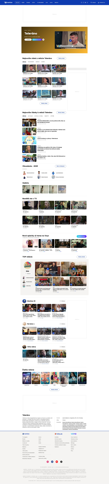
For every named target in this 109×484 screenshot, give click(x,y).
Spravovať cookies (42, 458)
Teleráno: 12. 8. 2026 (42, 98)
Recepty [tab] (47, 116)
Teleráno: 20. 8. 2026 (42, 73)
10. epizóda (25, 211)
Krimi (40, 441)
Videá (23, 2)
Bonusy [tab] (37, 61)
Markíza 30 (31, 301)
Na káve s (30, 324)
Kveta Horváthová (67, 422)
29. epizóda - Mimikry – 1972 (45, 250)
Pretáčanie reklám (42, 450)
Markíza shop (41, 452)
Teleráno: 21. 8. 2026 (28, 73)
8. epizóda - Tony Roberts (29, 250)
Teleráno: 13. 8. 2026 (28, 98)
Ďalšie (56, 2)
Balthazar (25, 210)
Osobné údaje (42, 456)
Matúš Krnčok (71, 426)
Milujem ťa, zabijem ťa (27, 249)
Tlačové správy (25, 444)
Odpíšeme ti (41, 448)
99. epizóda (74, 250)
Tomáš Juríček (72, 423)
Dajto (40, 439)
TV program (24, 437)
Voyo (51, 2)
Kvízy (33, 2)
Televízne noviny (74, 439)
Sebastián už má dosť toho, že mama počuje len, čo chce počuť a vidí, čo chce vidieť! (44, 361)
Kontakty (56, 437)
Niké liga (72, 442)
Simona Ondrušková (73, 429)
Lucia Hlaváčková (70, 425)
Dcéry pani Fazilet (74, 225)
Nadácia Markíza (42, 446)
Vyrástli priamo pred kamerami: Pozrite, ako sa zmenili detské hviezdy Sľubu (43, 289)
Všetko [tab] (24, 61)
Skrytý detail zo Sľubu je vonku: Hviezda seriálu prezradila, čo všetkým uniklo (47, 272)
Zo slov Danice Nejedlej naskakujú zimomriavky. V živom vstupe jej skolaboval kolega (58, 315)
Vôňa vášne (41, 225)
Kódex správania (25, 454)
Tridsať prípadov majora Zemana (45, 249)
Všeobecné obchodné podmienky (62, 442)
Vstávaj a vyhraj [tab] (38, 116)
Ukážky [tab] (43, 61)
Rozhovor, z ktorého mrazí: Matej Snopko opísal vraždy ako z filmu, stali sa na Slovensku (59, 338)
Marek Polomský (70, 427)
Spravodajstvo (74, 441)
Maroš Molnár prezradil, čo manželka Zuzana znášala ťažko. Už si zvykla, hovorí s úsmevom (44, 315)
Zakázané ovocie (58, 210)
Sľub (37, 270)
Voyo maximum (74, 437)
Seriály (72, 448)
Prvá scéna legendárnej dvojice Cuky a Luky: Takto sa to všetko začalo (29, 315)
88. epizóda (74, 211)
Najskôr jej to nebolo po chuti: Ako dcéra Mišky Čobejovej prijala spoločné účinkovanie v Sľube (73, 271)
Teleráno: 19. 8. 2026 (57, 73)
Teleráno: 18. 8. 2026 (28, 86)
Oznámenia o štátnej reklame (28, 456)
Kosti (56, 225)
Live (47, 2)
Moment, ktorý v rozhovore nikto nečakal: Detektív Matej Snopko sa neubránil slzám (44, 338)
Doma (40, 437)
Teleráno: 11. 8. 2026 (57, 98)
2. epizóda (57, 250)
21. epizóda (25, 226)
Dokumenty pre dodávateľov (28, 452)
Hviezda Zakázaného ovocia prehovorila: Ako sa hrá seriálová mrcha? (51, 121)
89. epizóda (58, 211)
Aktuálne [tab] (30, 116)
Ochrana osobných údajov (60, 444)
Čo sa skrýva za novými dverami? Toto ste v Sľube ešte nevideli (78, 289)
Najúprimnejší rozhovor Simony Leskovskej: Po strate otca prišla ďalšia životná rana (29, 338)
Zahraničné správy (58, 441)
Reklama (24, 446)
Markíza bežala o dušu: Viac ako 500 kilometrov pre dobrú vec (51, 157)
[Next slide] (86, 243)
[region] (44, 62)
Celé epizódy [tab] (31, 61)
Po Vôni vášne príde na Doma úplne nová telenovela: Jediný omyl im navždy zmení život (58, 361)
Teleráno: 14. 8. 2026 (57, 86)
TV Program (40, 2)
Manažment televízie (26, 458)
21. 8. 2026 (59, 45)
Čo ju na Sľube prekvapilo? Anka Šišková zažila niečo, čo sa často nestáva (61, 289)
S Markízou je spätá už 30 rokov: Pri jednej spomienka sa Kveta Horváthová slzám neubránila (49, 149)
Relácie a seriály (25, 441)
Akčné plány (25, 450)
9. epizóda (41, 211)
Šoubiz (28, 2)
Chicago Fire (25, 225)
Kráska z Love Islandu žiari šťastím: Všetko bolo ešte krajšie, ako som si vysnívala (51, 130)
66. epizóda (42, 226)
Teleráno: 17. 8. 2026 (42, 86)
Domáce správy (58, 439)
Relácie (17, 2)
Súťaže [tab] (52, 116)
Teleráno (29, 30)
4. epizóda (73, 226)
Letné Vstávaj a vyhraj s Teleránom (47, 138)
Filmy (72, 450)
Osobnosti (24, 442)
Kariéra (23, 448)
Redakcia (57, 446)
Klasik (40, 442)
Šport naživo (73, 444)
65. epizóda (25, 360)
